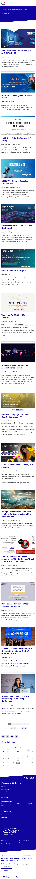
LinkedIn (16, 736)
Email (3, 736)
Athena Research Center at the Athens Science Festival (14, 366)
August (18, 748)
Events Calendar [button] (5, 815)
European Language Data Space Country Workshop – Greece (15, 415)
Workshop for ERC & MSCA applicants (13, 316)
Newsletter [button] (4, 817)
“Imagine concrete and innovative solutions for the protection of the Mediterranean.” (16, 514)
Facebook (7, 736)
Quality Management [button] (7, 792)
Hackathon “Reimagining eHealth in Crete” (17, 96)
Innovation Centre (12, 2)
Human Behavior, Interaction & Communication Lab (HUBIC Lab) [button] (17, 804)
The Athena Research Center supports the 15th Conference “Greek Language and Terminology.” (17, 559)
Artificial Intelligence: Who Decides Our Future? (16, 227)
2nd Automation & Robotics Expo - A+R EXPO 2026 (16, 51)
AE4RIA (3, 708)
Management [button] (5, 789)
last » (25, 728)
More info (6, 870)
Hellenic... (19, 713)
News (5, 13)
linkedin (27, 778)
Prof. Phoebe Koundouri (15, 661)
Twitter (12, 736)
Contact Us (3, 840)
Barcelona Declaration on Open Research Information (15, 605)
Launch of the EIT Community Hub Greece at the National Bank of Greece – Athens (16, 651)
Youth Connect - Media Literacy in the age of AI (17, 465)
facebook (25, 778)
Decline (18, 877)
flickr (31, 778)
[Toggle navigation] (33, 3)
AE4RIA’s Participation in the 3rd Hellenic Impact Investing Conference (15, 698)
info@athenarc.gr (25, 840)
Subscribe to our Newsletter (7, 842)
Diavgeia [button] (3, 786)
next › (22, 728)
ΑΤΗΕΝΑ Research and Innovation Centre (14, 9)
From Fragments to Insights (13, 270)
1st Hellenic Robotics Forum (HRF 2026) (16, 139)
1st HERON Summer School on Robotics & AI (14, 182)
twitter (29, 778)
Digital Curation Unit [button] (6, 801)
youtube (33, 778)
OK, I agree (7, 877)
